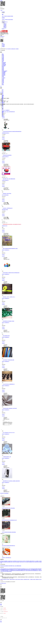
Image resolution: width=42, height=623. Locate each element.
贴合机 (3, 79)
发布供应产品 (2, 493)
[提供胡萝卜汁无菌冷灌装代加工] (6, 554)
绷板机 (3, 54)
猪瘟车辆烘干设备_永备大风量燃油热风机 (15, 565)
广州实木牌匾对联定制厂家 (34, 569)
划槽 (2, 61)
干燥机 (3, 60)
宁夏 (2, 115)
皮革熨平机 (3, 75)
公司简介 (1, 579)
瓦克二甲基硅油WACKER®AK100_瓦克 (8, 432)
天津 (2, 92)
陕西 (2, 112)
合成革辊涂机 (4, 62)
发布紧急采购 (6, 493)
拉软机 (3, 68)
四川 (2, 109)
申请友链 (1, 580)
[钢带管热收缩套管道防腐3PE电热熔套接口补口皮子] (6, 517)
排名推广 (3, 19)
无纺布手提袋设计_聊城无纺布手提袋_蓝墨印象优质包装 (11, 272)
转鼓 (2, 83)
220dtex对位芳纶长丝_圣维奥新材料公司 (9, 384)
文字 (1, 102)
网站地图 (25, 579)
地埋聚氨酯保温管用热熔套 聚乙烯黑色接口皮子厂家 (8, 569)
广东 (2, 106)
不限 (2, 89)
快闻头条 (5, 26)
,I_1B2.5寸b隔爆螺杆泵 (6, 110)
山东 (2, 103)
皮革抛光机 (3, 73)
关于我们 (16, 579)
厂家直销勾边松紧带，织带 (7, 456)
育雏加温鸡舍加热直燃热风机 (7, 155)
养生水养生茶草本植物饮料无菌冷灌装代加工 (8, 545)
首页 (2, 43)
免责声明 (4, 579)
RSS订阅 (40, 579)
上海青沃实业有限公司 (5, 156)
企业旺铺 (3, 117)
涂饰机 (3, 80)
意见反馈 (9, 19)
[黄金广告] (21, 494)
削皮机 (3, 81)
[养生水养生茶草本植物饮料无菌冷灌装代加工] (6, 542)
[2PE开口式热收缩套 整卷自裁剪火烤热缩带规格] (6, 529)
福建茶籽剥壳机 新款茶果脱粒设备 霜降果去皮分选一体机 (19, 570)
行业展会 (5, 25)
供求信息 (5, 24)
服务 (2, 97)
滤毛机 (3, 67)
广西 (2, 107)
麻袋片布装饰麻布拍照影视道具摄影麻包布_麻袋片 (10, 248)
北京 (2, 90)
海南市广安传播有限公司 (5, 274)
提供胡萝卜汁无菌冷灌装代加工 (6, 557)
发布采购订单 (2, 36)
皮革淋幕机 (3, 72)
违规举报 (37, 579)
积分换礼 (34, 579)
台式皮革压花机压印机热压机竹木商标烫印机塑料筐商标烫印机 (12, 131)
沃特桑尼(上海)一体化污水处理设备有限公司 (8, 111)
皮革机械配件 (4, 71)
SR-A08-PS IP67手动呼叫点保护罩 (7, 571)
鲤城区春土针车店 (4, 225)
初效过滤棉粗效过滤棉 (6, 335)
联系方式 (19, 579)
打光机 (3, 57)
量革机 (3, 66)
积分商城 (6, 19)
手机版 (1, 0)
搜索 (1, 35)
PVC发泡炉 (3, 77)
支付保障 (7, 579)
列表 (4, 102)
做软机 (3, 84)
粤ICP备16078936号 (3, 583)
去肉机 (3, 78)
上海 (2, 91)
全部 (2, 95)
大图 (2, 102)
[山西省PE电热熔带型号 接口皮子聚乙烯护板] (6, 505)
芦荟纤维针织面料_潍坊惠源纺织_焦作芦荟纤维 (10, 408)
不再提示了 (2, 105)
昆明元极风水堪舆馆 (5, 209)
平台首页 (3, 11)
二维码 (1, 10)
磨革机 (3, 69)
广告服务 (10, 579)
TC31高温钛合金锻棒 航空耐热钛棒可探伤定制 (23, 569)
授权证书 (13, 579)
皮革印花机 (3, 74)
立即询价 (3, 116)
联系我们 (11, 19)
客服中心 (3, 28)
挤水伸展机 (3, 65)
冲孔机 (3, 56)
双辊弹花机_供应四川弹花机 (7, 193)
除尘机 (3, 55)
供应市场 (5, 23)
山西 (2, 94)
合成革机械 (3, 63)
